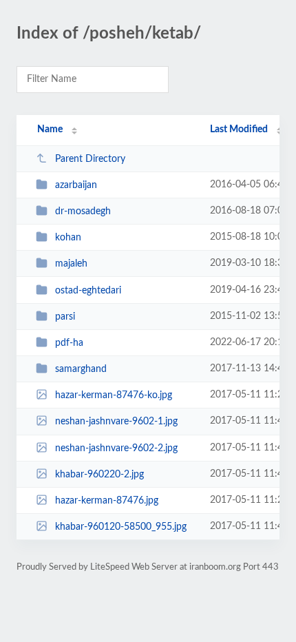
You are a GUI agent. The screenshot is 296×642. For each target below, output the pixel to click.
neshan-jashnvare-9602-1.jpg (116, 421)
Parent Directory (90, 159)
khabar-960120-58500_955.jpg (121, 527)
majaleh (71, 264)
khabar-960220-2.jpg (99, 474)
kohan (68, 237)
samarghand (81, 369)
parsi (65, 317)
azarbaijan (76, 185)
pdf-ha (69, 343)
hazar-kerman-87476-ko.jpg (113, 395)
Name (50, 129)
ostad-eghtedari (88, 291)
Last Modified (239, 129)
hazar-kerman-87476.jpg (106, 501)
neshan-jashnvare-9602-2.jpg (116, 448)
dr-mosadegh (83, 211)
